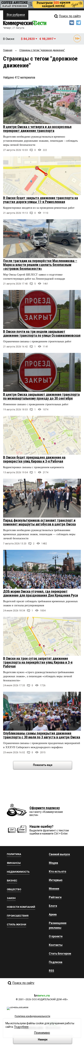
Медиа (53, 862)
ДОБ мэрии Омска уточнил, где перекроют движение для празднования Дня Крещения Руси (40, 593)
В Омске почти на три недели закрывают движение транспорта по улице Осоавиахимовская (41, 333)
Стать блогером (60, 953)
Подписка (55, 962)
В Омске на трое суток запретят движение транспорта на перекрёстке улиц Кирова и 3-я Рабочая (37, 662)
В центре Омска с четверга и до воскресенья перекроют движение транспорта (37, 129)
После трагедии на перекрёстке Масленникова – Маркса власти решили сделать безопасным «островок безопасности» (40, 265)
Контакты (56, 944)
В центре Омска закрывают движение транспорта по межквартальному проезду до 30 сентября (41, 396)
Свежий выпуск (59, 854)
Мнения (54, 888)
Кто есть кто (57, 871)
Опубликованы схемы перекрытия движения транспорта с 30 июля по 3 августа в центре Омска (41, 735)
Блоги (53, 905)
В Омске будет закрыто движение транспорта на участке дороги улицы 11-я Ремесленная (40, 200)
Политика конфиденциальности (32, 1016)
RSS (51, 970)
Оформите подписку (44, 808)
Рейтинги (55, 897)
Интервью (56, 880)
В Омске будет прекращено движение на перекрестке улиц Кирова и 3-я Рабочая (34, 459)
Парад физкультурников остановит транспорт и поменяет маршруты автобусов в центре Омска (39, 522)
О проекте (56, 936)
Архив (53, 914)
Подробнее (21, 1026)
